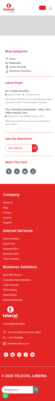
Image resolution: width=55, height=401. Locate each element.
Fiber (42, 116)
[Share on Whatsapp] (33, 171)
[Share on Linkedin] (25, 171)
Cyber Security (34, 95)
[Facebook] (6, 354)
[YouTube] (32, 354)
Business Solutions (31, 116)
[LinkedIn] (12, 354)
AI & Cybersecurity (17, 90)
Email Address (9, 383)
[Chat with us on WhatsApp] (5, 395)
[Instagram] (19, 354)
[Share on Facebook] (9, 171)
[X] (26, 354)
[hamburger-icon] (42, 8)
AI (26, 95)
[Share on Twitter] (17, 171)
